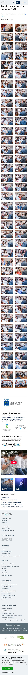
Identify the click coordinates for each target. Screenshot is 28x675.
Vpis (17, 2)
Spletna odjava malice (8, 617)
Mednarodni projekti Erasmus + (10, 564)
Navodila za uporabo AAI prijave (10, 566)
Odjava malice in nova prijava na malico (12, 615)
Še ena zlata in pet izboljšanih (9, 500)
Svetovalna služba (7, 597)
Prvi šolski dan (5, 497)
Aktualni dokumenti (7, 608)
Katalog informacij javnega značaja (11, 556)
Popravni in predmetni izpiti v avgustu (11, 502)
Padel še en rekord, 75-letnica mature (11, 504)
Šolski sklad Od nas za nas (9, 595)
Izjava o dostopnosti (22, 630)
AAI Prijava (4, 568)
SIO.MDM (4, 570)
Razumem (8, 668)
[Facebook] (3, 539)
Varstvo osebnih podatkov (11, 630)
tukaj (11, 664)
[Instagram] (6, 539)
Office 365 (4, 573)
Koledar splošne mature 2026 (9, 584)
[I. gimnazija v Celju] (3, 2)
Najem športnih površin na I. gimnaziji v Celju (14, 620)
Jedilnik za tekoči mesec (8, 586)
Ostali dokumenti (6, 611)
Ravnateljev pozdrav (7, 551)
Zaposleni (4, 600)
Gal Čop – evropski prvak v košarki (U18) (12, 506)
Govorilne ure (5, 588)
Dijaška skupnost (6, 593)
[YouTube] (10, 539)
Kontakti (4, 549)
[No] (26, 665)
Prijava (2, 630)
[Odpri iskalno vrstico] (13, 2)
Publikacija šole (6, 553)
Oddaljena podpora (7, 575)
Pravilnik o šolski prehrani (8, 591)
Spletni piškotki (14, 632)
